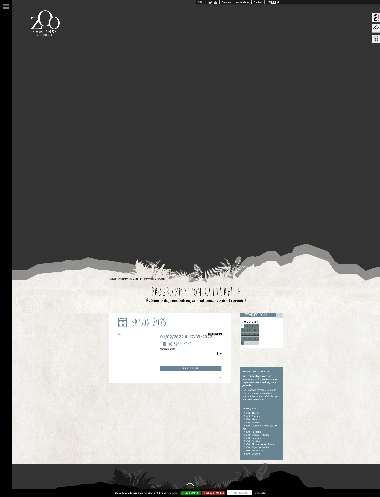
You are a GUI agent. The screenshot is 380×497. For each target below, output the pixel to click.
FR (273, 2)
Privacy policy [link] (260, 493)
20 (257, 334)
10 (250, 330)
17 (250, 334)
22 (245, 339)
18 (252, 334)
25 (252, 339)
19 (255, 334)
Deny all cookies (215, 493)
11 (252, 330)
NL (278, 2)
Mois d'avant (277, 315)
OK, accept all (191, 493)
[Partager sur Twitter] (220, 353)
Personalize (239, 493)
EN (269, 2)
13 (257, 330)
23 (247, 339)
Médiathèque (242, 2)
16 (247, 334)
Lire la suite (190, 368)
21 (242, 339)
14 (242, 334)
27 (257, 339)
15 (245, 334)
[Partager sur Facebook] (217, 353)
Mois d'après (281, 315)
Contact (258, 2)
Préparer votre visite (128, 279)
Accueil (112, 279)
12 (255, 330)
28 (242, 343)
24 (250, 339)
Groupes (226, 2)
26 (255, 339)
